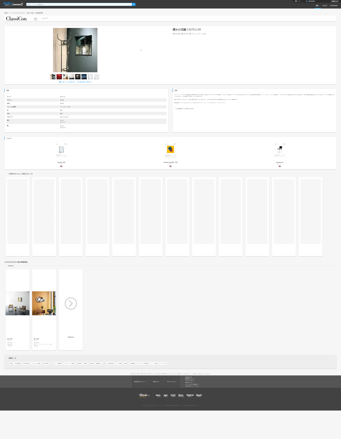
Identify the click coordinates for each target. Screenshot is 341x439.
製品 (317, 5)
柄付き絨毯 (45, 363)
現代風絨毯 (18, 363)
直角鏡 (126, 363)
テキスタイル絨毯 (36, 363)
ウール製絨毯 (58, 363)
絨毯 (11, 363)
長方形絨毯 (26, 363)
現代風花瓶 (110, 363)
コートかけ (163, 363)
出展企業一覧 (188, 377)
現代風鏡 (79, 363)
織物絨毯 (98, 363)
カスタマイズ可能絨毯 (142, 363)
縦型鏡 (91, 363)
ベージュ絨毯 (154, 363)
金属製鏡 (132, 363)
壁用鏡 (85, 363)
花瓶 (104, 363)
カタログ (324, 5)
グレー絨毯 (118, 363)
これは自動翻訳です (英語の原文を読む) (184, 108)
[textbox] (79, 4)
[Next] (141, 50)
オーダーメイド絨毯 (69, 363)
